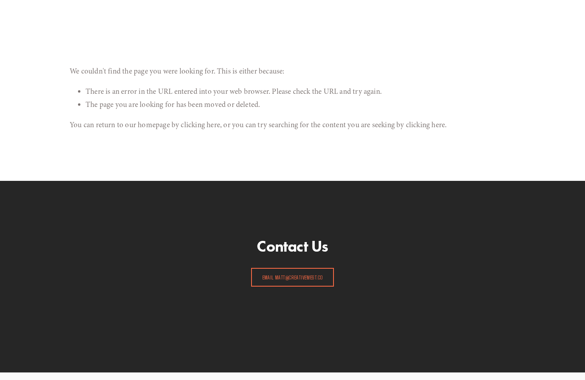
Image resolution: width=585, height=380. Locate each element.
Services (122, 10)
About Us (97, 10)
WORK (144, 10)
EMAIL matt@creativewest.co (292, 277)
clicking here (200, 125)
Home (75, 10)
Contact (165, 10)
